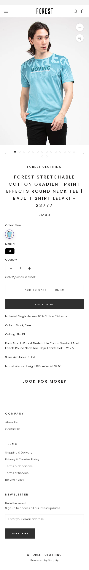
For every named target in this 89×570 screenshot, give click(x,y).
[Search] (76, 11)
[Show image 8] (47, 152)
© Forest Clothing (44, 555)
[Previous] (5, 154)
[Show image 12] (65, 152)
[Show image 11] (60, 152)
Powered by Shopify (44, 560)
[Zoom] (80, 27)
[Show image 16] (47, 156)
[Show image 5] (33, 152)
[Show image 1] (15, 152)
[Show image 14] (74, 152)
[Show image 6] (38, 152)
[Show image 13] (69, 152)
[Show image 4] (29, 152)
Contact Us (13, 429)
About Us (11, 422)
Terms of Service (17, 473)
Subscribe (20, 533)
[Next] (83, 154)
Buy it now (44, 304)
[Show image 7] (42, 152)
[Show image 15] (42, 156)
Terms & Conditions (19, 466)
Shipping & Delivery (18, 452)
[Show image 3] (24, 152)
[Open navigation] (6, 10)
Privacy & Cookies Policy (22, 459)
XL (9, 250)
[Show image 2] (20, 152)
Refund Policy (14, 480)
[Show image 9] (51, 152)
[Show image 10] (56, 152)
